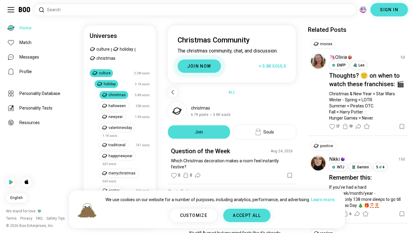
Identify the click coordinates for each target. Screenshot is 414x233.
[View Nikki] (318, 163)
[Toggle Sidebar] (11, 9)
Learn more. (323, 199)
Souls (268, 132)
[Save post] (290, 175)
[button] (350, 57)
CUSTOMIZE (194, 215)
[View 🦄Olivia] (318, 61)
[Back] (173, 92)
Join (199, 132)
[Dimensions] (363, 9)
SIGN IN (389, 9)
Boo (25, 9)
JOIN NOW (199, 66)
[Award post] (367, 126)
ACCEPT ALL (247, 215)
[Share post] (198, 175)
